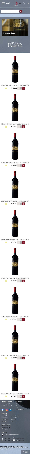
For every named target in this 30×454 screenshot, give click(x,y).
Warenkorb (4, 421)
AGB (9, 447)
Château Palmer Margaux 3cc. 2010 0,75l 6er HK (15, 85)
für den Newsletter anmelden (11, 434)
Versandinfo (5, 417)
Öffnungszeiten (6, 429)
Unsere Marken (20, 405)
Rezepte (18, 407)
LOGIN (20, 3)
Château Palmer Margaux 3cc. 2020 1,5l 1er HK (15, 317)
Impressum (20, 446)
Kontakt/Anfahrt (19, 438)
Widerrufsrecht (15, 417)
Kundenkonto (14, 416)
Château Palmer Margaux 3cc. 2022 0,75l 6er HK (15, 394)
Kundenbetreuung (6, 427)
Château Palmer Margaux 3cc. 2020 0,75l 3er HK (15, 239)
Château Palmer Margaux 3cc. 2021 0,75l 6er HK (15, 355)
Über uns (18, 404)
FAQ (12, 421)
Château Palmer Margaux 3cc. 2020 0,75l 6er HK (15, 278)
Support (13, 419)
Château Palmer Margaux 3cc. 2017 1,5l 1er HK (15, 201)
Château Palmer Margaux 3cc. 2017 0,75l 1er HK (15, 124)
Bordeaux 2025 (20, 409)
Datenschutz (3, 447)
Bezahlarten (5, 419)
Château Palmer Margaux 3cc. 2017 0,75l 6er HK (15, 162)
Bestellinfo (4, 416)
